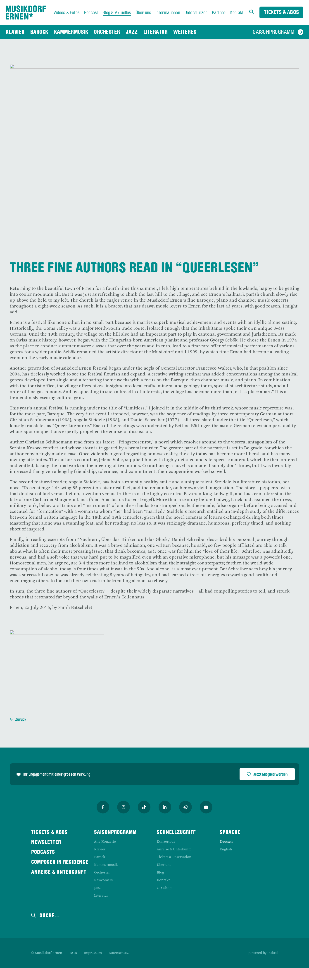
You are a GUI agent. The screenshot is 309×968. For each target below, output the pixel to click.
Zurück (20, 720)
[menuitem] (67, 13)
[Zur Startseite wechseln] (26, 12)
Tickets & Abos (281, 12)
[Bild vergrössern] (57, 665)
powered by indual (263, 953)
